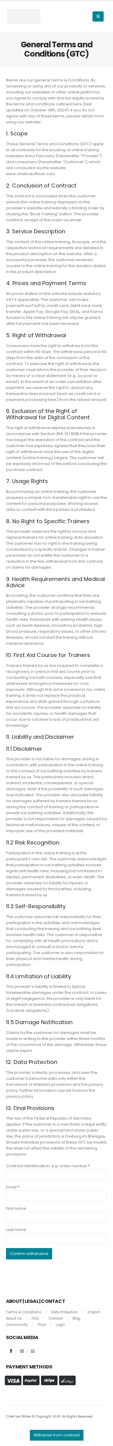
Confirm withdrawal (29, 1253)
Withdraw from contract (56, 1435)
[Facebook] (11, 1351)
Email (12, 1187)
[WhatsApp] (33, 1351)
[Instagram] (22, 1351)
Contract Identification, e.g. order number (48, 1166)
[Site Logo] (23, 16)
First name (16, 1208)
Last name (16, 1229)
